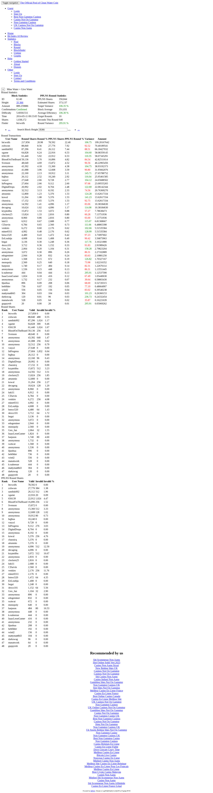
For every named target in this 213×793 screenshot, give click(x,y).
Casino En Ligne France (106, 693)
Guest (10, 8)
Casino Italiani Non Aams (106, 679)
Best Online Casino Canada (106, 696)
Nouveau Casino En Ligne (106, 758)
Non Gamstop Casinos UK (106, 685)
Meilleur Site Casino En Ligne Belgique (106, 763)
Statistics (11, 39)
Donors (17, 67)
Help (9, 58)
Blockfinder (19, 50)
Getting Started (21, 61)
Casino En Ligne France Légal (106, 786)
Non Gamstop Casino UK (106, 716)
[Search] (69, 130)
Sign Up (18, 14)
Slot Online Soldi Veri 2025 (106, 662)
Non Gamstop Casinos (25, 22)
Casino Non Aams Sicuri (106, 665)
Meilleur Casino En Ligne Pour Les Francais (106, 766)
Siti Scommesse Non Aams (106, 659)
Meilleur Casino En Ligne (106, 752)
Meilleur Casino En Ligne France (106, 690)
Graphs (17, 55)
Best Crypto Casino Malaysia (106, 772)
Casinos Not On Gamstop (106, 671)
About (17, 64)
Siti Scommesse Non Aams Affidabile (106, 783)
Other (10, 69)
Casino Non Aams (23, 28)
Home (10, 33)
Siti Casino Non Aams (107, 676)
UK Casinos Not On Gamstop (29, 25)
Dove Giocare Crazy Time (107, 749)
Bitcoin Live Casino (106, 755)
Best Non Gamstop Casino (106, 738)
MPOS (93, 791)
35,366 (19, 102)
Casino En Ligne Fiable (106, 746)
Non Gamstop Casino (106, 732)
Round (17, 47)
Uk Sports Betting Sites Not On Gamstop (106, 730)
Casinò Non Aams (106, 775)
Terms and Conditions (24, 81)
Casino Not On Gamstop (26, 19)
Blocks (17, 44)
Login (17, 11)
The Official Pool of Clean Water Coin (39, 2)
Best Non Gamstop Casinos (27, 16)
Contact (17, 78)
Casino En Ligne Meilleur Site (106, 699)
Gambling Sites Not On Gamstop (106, 682)
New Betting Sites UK (106, 668)
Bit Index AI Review (17, 36)
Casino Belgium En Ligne (106, 744)
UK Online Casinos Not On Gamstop (106, 707)
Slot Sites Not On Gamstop (106, 687)
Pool (16, 41)
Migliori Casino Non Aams (106, 760)
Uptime (17, 53)
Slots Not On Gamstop (106, 724)
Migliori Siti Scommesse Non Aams (106, 777)
